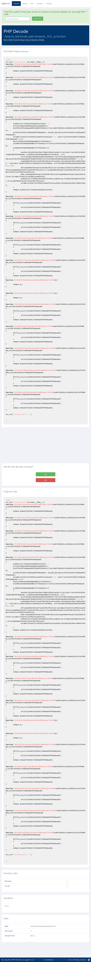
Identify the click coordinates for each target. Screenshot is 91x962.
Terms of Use (38, 960)
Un (6, 3)
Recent (25, 3)
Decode (16, 3)
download (24, 51)
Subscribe (38, 18)
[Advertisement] (22, 446)
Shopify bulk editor (61, 960)
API (32, 3)
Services (40, 3)
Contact (49, 3)
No (45, 480)
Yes (45, 474)
